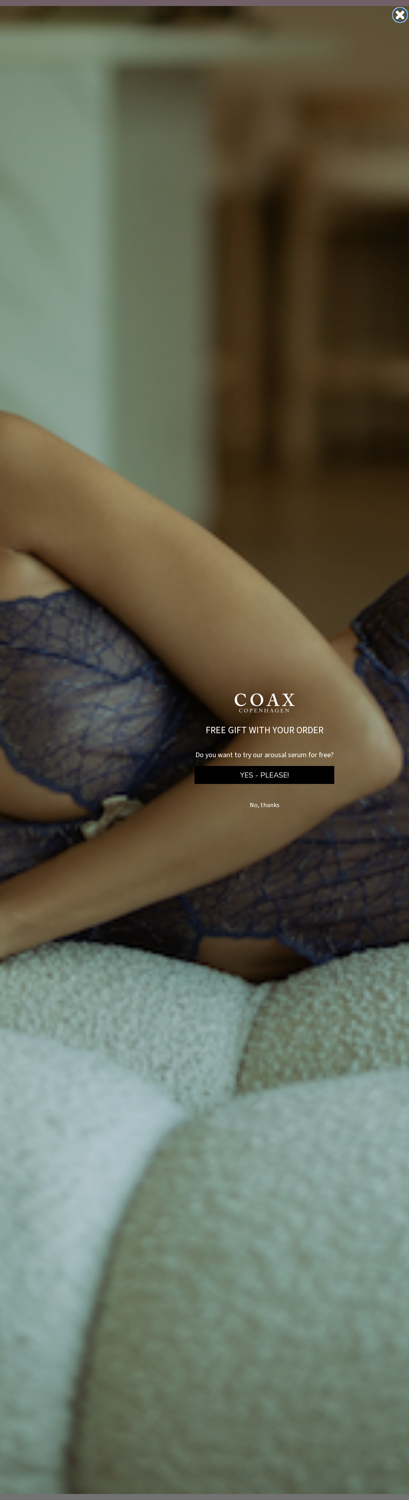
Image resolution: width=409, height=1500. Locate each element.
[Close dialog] (400, 15)
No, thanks (265, 805)
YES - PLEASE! (264, 775)
